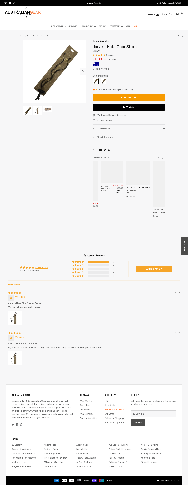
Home (6, 36)
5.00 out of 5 (41, 267)
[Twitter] (5, 3)
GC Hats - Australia (118, 453)
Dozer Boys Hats (52, 453)
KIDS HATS (103, 26)
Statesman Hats (83, 466)
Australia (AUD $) (174, 3)
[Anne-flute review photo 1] (15, 318)
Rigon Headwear (149, 462)
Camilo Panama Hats (151, 449)
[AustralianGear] (22, 12)
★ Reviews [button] (184, 246)
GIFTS (128, 26)
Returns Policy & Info (115, 422)
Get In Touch (86, 405)
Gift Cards (109, 414)
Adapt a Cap (82, 445)
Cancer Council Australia (23, 453)
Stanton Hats (50, 466)
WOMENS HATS (88, 26)
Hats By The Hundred (151, 453)
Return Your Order (114, 409)
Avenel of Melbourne (22, 449)
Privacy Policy (86, 414)
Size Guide (110, 405)
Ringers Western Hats (22, 466)
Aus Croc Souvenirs (118, 445)
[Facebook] (10, 3)
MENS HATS (72, 26)
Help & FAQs (161, 3)
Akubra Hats (50, 445)
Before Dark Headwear (120, 449)
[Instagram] (14, 3)
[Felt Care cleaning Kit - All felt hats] (138, 173)
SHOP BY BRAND (57, 26)
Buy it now (129, 107)
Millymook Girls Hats (53, 462)
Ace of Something (149, 445)
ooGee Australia (84, 462)
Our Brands (85, 409)
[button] (99, 55)
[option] (55, 71)
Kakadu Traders (116, 457)
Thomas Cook (115, 466)
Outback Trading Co (118, 462)
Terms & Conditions (89, 418)
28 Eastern (17, 445)
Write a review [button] (154, 268)
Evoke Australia (83, 453)
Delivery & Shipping (114, 418)
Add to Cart (128, 97)
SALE (135, 26)
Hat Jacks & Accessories (24, 457)
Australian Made (17, 36)
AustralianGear (172, 480)
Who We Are (86, 401)
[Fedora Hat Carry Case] (112, 172)
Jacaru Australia (101, 41)
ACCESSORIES (115, 26)
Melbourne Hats (19, 462)
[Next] (83, 71)
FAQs (107, 401)
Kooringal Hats (148, 457)
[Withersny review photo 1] (15, 358)
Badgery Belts (51, 449)
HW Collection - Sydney (55, 457)
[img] (14, 293)
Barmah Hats (82, 449)
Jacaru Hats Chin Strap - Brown (39, 36)
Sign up (138, 422)
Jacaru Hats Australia (86, 457)
